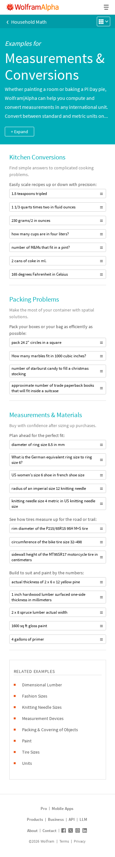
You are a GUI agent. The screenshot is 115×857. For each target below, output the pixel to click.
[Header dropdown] (106, 7)
